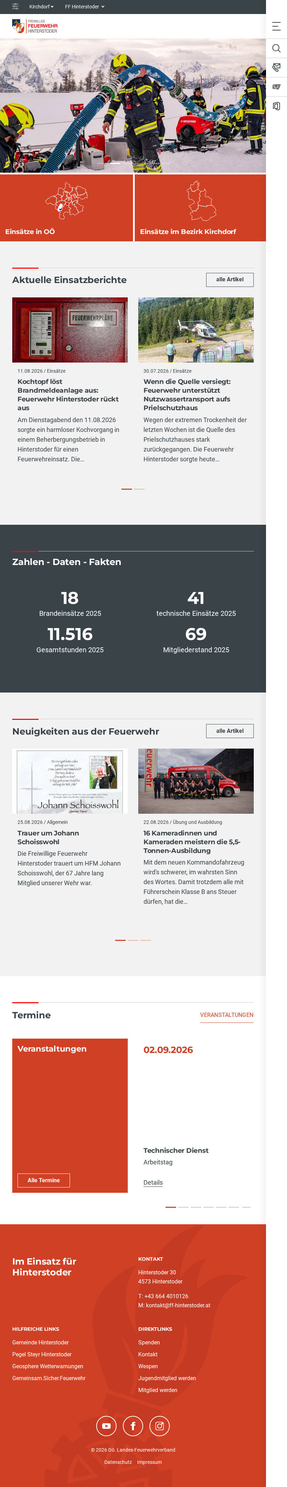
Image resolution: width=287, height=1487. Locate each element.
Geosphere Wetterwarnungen (47, 1366)
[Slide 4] (208, 1207)
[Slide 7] (246, 1207)
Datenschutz (118, 1462)
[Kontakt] (276, 67)
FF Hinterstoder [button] (82, 6)
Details (153, 1182)
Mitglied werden (157, 1390)
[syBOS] (276, 86)
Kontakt (148, 1354)
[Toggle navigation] (276, 26)
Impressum (149, 1462)
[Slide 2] (183, 1207)
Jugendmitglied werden (167, 1378)
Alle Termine (44, 1180)
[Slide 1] (171, 1207)
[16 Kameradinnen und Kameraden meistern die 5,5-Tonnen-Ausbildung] (133, 940)
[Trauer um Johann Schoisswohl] (120, 940)
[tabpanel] (133, 1116)
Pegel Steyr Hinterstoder (41, 1354)
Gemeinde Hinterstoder (40, 1342)
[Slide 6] (234, 1207)
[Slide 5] (221, 1207)
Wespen (148, 1366)
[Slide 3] (196, 1207)
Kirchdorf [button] (39, 6)
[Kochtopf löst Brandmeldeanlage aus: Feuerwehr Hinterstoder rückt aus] (126, 489)
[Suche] (276, 48)
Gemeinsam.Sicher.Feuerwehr (48, 1378)
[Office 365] (276, 106)
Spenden (149, 1342)
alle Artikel (230, 279)
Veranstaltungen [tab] (226, 1015)
